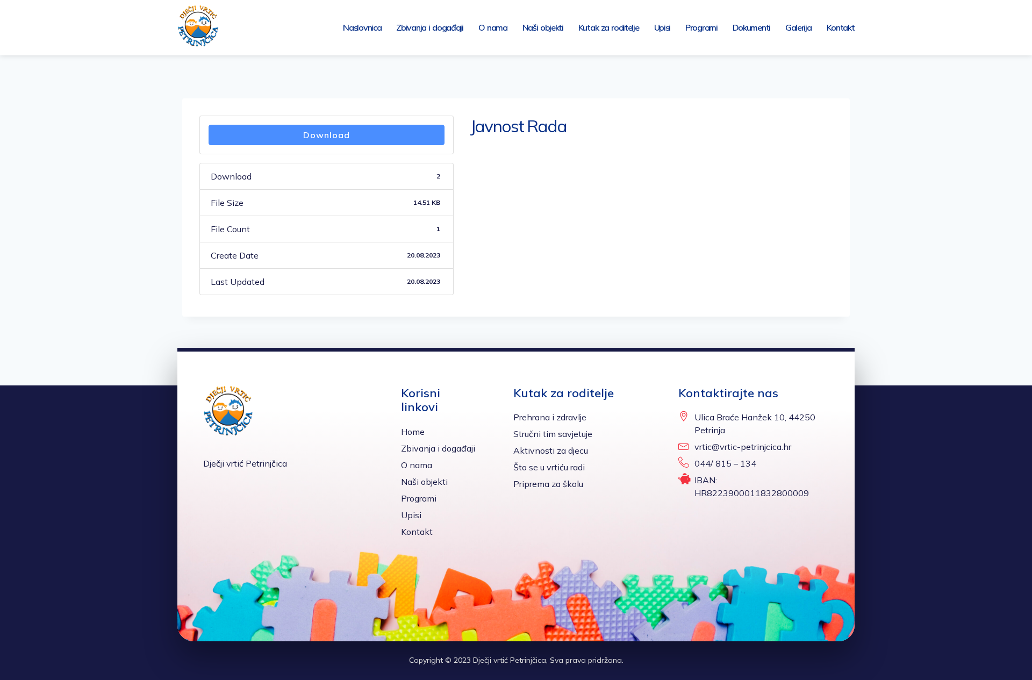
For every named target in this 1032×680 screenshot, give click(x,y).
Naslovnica (362, 27)
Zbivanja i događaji (429, 27)
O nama (492, 27)
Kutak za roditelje (608, 27)
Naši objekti (542, 27)
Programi (701, 27)
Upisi (662, 27)
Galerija (798, 27)
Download (326, 135)
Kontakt (841, 27)
